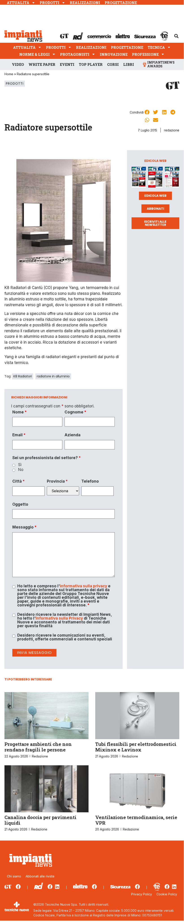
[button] (176, 36)
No (20, 470)
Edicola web (155, 195)
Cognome (75, 412)
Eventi (67, 64)
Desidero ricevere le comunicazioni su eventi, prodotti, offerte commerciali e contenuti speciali (64, 637)
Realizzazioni (85, 2)
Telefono (90, 481)
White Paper (41, 64)
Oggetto (20, 504)
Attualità (18, 2)
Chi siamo (14, 876)
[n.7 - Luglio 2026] (139, 178)
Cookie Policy (166, 894)
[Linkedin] (57, 886)
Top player (91, 64)
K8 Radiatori (22, 376)
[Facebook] (18, 886)
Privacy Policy (141, 894)
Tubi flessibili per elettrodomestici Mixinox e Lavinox (135, 747)
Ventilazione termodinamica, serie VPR (136, 820)
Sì (20, 465)
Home (8, 74)
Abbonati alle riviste (40, 876)
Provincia (57, 481)
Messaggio (24, 527)
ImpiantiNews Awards (161, 64)
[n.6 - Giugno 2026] (155, 178)
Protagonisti (74, 54)
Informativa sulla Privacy (59, 618)
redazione (171, 130)
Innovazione (114, 54)
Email (19, 435)
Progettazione (121, 2)
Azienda (72, 435)
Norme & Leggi (34, 54)
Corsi (113, 64)
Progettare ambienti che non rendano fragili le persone (38, 747)
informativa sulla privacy (83, 586)
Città (18, 481)
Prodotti (49, 2)
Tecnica (156, 47)
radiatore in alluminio (53, 376)
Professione (145, 54)
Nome (19, 412)
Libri (128, 64)
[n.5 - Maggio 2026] (172, 178)
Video (18, 64)
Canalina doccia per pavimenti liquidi (40, 820)
